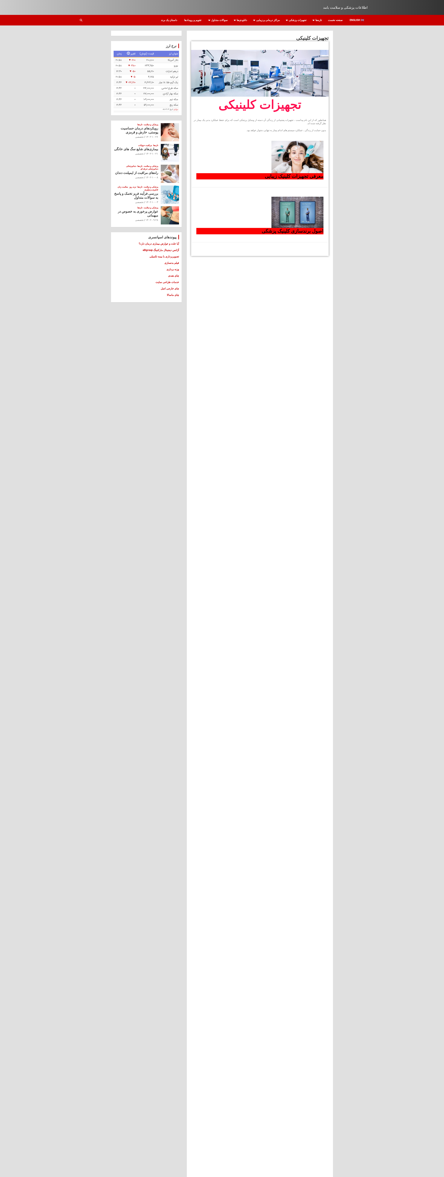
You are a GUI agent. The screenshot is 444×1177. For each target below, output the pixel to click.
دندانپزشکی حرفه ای (149, 169)
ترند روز (132, 187)
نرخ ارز (176, 109)
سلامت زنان (123, 187)
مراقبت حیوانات (145, 145)
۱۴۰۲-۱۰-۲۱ (152, 153)
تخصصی (139, 136)
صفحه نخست (335, 20)
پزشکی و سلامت (151, 124)
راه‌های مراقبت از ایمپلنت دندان (136, 173)
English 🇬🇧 (357, 20)
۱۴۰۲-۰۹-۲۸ (152, 220)
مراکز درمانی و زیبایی (268, 20)
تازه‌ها (318, 20)
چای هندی (173, 275)
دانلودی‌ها (242, 20)
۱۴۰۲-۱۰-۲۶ (152, 136)
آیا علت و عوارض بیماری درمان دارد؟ (159, 243)
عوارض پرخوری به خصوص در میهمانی (138, 213)
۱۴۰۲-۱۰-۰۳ (152, 202)
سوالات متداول (219, 20)
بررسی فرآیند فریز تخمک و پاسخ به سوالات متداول (136, 196)
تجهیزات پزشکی (297, 20)
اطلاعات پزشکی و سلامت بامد (345, 7)
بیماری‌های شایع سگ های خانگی (136, 149)
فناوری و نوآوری (151, 189)
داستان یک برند (169, 20)
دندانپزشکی (131, 166)
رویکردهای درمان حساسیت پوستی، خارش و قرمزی (139, 130)
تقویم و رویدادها (192, 20)
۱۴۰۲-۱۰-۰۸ (152, 177)
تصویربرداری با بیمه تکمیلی (164, 256)
